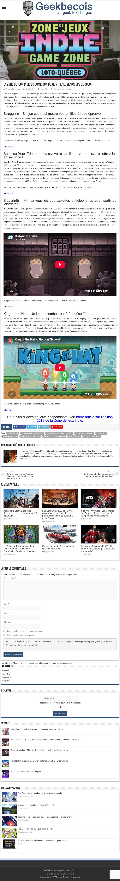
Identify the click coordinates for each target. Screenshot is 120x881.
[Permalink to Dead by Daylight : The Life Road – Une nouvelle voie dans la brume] (5, 752)
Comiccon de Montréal (32, 433)
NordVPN (6, 681)
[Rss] (47, 874)
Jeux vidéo (44, 89)
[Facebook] (49, 874)
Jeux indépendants (84, 433)
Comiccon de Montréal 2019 (59, 433)
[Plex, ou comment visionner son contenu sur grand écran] (9, 844)
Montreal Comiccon (30, 436)
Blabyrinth (13, 433)
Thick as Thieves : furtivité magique (26, 771)
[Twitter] (52, 874)
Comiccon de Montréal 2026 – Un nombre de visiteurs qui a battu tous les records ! (98, 548)
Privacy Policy (90, 641)
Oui (60, 707)
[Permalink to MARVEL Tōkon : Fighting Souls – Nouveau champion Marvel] (5, 731)
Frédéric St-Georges (13, 89)
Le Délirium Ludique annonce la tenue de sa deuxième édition (99, 474)
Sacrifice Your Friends (54, 436)
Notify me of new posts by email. (20, 635)
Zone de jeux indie (92, 436)
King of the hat (10, 436)
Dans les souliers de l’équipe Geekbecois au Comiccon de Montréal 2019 (19, 475)
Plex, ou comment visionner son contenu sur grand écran (42, 841)
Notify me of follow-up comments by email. (24, 631)
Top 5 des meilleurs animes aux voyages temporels (40, 793)
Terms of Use (106, 641)
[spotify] (64, 874)
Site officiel (8, 147)
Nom (6, 604)
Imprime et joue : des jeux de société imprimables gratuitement (45, 817)
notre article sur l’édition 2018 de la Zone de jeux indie (75, 418)
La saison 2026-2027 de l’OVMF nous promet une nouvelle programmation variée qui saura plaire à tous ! (57, 514)
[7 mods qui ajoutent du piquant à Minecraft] (9, 809)
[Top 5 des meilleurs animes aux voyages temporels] (9, 797)
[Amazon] (70, 874)
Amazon (5, 671)
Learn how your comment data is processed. (54, 663)
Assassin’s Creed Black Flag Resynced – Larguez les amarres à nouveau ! (20, 513)
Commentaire (10, 578)
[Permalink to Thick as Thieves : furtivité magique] (5, 774)
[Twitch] (67, 874)
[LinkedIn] (55, 874)
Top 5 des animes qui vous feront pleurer (35, 829)
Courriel (7, 613)
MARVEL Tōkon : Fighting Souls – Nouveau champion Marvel (37, 729)
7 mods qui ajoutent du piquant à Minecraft (36, 805)
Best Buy (6, 674)
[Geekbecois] (60, 8)
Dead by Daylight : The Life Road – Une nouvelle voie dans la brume (40, 750)
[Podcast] (73, 874)
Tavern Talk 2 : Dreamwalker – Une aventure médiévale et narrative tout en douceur (46, 739)
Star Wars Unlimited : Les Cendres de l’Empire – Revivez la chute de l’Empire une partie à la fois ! (97, 513)
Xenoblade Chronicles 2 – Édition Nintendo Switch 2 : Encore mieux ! (40, 761)
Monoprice (6, 677)
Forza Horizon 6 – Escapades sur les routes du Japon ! (58, 547)
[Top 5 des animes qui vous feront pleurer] (9, 833)
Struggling (74, 436)
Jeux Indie (101, 433)
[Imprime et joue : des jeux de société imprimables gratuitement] (9, 821)
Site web (7, 622)
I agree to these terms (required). (23, 645)
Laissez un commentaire (62, 89)
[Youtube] (58, 874)
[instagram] (61, 874)
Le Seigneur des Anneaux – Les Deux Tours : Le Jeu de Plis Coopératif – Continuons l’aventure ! (20, 548)
